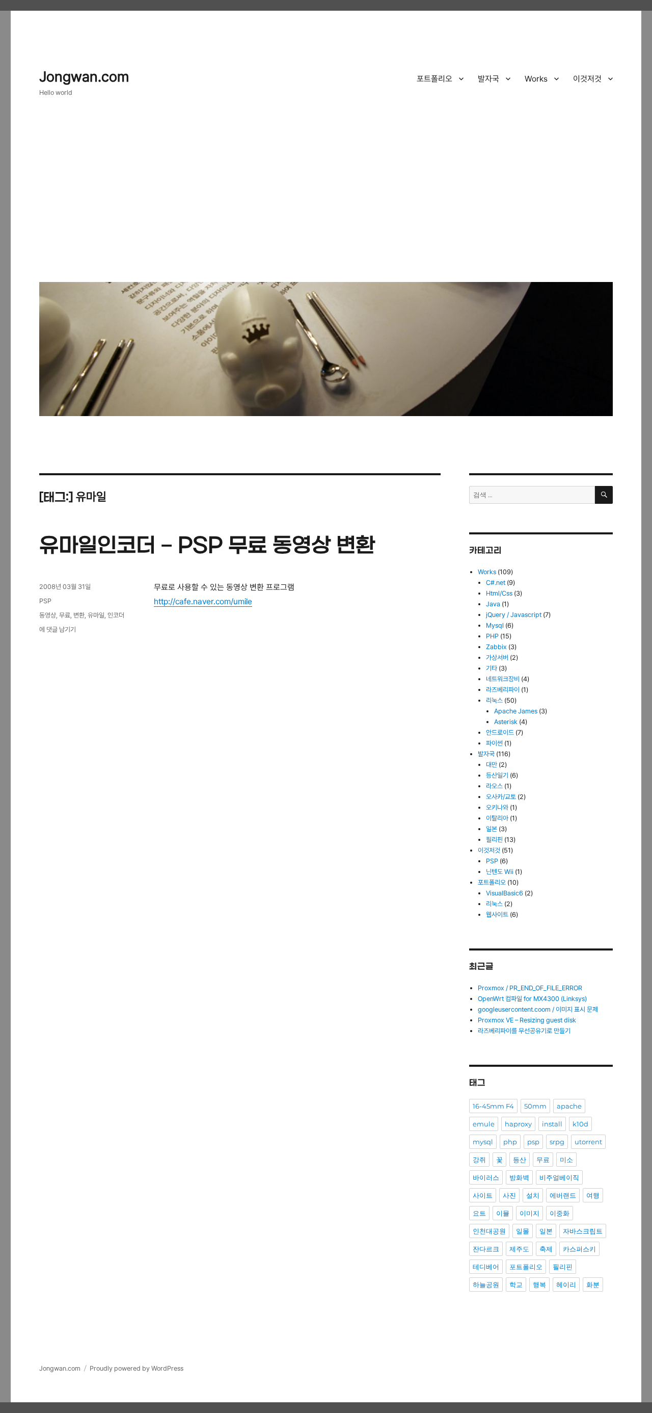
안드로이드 (500, 732)
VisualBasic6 (504, 893)
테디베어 (486, 1267)
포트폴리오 (434, 79)
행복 (539, 1284)
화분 (593, 1284)
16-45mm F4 (493, 1106)
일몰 (522, 1231)
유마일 (96, 615)
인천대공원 (489, 1231)
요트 (479, 1213)
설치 (532, 1195)
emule (484, 1124)
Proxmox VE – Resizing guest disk (527, 1020)
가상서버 (497, 657)
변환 (79, 615)
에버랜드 (563, 1195)
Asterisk (506, 722)
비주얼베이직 (559, 1177)
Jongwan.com (84, 76)
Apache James (515, 711)
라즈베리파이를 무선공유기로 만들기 (524, 1031)
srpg (557, 1142)
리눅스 (494, 700)
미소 (566, 1159)
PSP (45, 601)
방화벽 (519, 1177)
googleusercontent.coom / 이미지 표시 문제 (538, 1009)
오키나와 (497, 807)
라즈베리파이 (503, 689)
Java (493, 604)
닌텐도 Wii (499, 872)
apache (569, 1106)
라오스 (494, 786)
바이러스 (486, 1177)
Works (536, 79)
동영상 (47, 615)
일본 (491, 829)
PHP (492, 636)
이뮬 (502, 1213)
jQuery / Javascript (513, 615)
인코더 (115, 615)
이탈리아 (497, 818)
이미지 (529, 1213)
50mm (535, 1106)
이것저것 (587, 79)
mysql (483, 1142)
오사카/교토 (501, 797)
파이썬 (494, 743)
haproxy (518, 1124)
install (552, 1124)
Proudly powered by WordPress (136, 1368)
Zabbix (496, 647)
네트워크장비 (503, 679)
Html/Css (499, 593)
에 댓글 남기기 (57, 629)
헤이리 (566, 1284)
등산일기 (497, 775)
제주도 (519, 1249)
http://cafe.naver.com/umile (203, 601)
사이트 (483, 1195)
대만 (491, 764)
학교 (516, 1284)
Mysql (495, 625)
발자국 (488, 79)
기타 (491, 668)
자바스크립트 (583, 1231)
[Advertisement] (327, 197)
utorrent (588, 1142)
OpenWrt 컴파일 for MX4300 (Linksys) (532, 999)
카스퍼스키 (579, 1249)
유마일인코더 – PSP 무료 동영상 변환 (207, 546)
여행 (593, 1195)
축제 (546, 1249)
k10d (580, 1124)
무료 (64, 615)
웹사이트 (497, 914)
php (510, 1142)
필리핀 (494, 839)
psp (533, 1142)
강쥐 (479, 1159)
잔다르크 (486, 1249)
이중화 (559, 1213)
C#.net (495, 582)
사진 (509, 1195)
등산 (519, 1159)
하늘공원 (486, 1284)
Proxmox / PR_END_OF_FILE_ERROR (530, 988)
